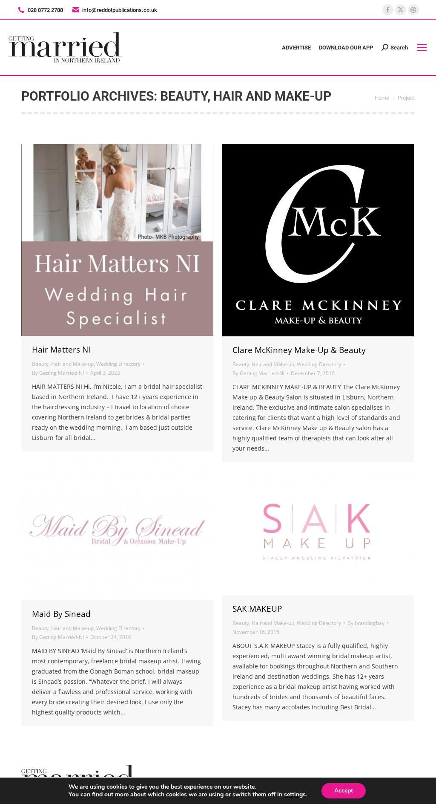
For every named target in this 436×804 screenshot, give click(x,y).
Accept (343, 791)
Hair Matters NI (61, 349)
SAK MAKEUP (257, 608)
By (58, 372)
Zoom (106, 240)
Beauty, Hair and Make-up (63, 363)
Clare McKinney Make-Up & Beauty (299, 350)
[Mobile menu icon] (421, 47)
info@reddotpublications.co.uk (119, 10)
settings (295, 794)
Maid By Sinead (61, 613)
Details (129, 240)
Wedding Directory (118, 363)
